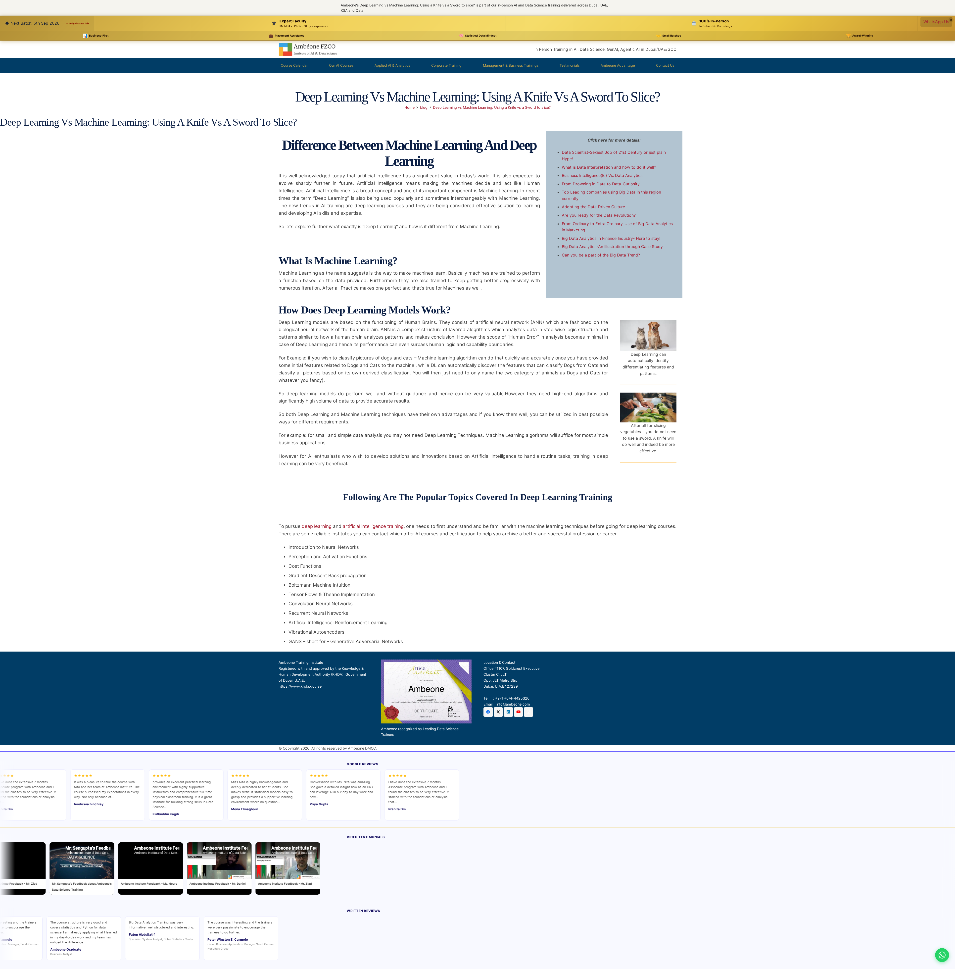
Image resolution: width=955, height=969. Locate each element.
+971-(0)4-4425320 (512, 698)
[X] (498, 712)
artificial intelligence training (373, 526)
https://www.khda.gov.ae (300, 686)
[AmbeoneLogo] (308, 49)
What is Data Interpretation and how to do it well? (609, 167)
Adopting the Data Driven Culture (593, 206)
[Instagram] (528, 712)
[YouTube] (518, 712)
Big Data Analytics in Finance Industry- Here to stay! (611, 238)
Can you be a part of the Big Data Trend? (601, 255)
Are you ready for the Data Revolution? (599, 215)
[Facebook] (488, 712)
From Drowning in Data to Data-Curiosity (601, 183)
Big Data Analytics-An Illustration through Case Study (612, 246)
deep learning (317, 526)
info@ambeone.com (513, 704)
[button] (355, 65)
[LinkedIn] (508, 712)
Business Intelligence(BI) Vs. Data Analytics (602, 175)
